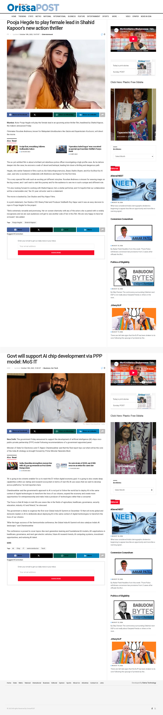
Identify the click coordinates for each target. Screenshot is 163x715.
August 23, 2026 (117, 245)
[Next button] (154, 115)
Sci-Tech (54, 368)
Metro (38, 16)
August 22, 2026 (117, 289)
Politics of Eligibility (120, 262)
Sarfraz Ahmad (125, 466)
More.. (115, 16)
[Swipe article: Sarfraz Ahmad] (133, 448)
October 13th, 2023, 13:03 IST (31, 368)
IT (23, 548)
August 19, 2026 (117, 332)
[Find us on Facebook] (152, 708)
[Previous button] (112, 115)
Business (72, 16)
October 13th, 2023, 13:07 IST (29, 34)
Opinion (61, 683)
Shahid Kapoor (30, 222)
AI (13, 548)
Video (128, 16)
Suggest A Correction (15, 234)
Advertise (85, 683)
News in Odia (146, 16)
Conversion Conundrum (122, 219)
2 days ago (74, 154)
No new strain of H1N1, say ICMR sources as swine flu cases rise (82, 464)
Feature (81, 16)
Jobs (102, 683)
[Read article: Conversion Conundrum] (134, 233)
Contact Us (94, 683)
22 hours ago (25, 152)
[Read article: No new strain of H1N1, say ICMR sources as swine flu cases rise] (61, 466)
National (47, 16)
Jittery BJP (116, 305)
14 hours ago (74, 468)
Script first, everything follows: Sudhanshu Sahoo (32, 147)
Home (14, 16)
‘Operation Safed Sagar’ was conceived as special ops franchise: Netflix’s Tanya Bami (85, 148)
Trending (22, 16)
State (30, 16)
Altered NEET (117, 176)
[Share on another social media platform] (102, 114)
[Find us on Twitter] (155, 708)
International (59, 16)
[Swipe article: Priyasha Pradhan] (133, 115)
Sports (105, 16)
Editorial (54, 683)
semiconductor (33, 548)
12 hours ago (25, 471)
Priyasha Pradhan (126, 132)
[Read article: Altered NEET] (134, 190)
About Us (76, 683)
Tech (43, 548)
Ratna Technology (149, 683)
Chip (18, 548)
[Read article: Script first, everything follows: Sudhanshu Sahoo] (12, 149)
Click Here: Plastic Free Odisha (127, 82)
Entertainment (93, 16)
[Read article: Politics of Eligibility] (134, 276)
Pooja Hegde (17, 222)
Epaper (136, 16)
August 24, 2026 (117, 202)
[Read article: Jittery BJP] (134, 319)
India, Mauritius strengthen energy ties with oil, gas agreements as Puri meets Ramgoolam (35, 465)
